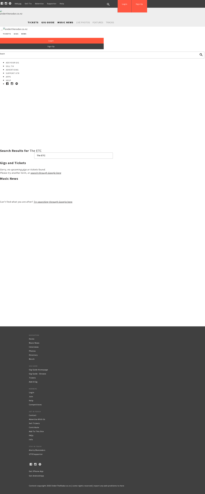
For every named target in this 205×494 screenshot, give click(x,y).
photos (32, 351)
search (110, 6)
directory (33, 355)
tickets (32, 378)
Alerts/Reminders (37, 450)
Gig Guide (48, 22)
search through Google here (45, 172)
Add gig (18, 3)
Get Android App (36, 476)
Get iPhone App (36, 471)
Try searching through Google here (53, 201)
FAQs (31, 435)
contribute (34, 427)
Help (62, 3)
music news (34, 343)
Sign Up (139, 4)
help (31, 400)
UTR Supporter (36, 454)
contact (32, 415)
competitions (35, 404)
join (31, 396)
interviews (34, 347)
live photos (83, 22)
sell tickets (34, 423)
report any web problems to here (109, 486)
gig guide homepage (38, 369)
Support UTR (12, 73)
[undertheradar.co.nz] (12, 13)
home (31, 339)
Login (124, 4)
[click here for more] (102, 111)
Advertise (39, 3)
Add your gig (12, 62)
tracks (110, 22)
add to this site (36, 431)
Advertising (12, 70)
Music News (65, 22)
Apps (8, 77)
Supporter (51, 3)
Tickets (33, 22)
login (31, 392)
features (98, 22)
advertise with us (37, 419)
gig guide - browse (37, 374)
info (31, 439)
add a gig (33, 382)
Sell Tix (28, 3)
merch (32, 359)
